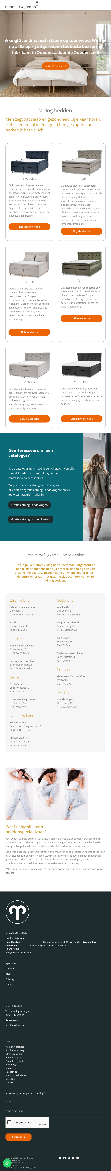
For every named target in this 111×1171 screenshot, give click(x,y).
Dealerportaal (11, 1165)
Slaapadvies (11, 1071)
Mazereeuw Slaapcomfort (71, 676)
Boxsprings (11, 1064)
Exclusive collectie (29, 226)
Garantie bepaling (14, 1057)
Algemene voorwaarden (15, 1162)
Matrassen (10, 1068)
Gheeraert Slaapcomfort (23, 699)
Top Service (63, 638)
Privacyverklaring (12, 1160)
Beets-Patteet (17, 684)
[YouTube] (69, 1158)
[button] (7, 1163)
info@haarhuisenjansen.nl (18, 952)
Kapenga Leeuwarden (22, 661)
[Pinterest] (73, 1158)
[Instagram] (77, 1158)
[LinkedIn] (64, 1158)
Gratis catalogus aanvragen (29, 505)
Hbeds (13, 622)
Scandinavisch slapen (16, 1075)
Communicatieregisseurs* (27, 1167)
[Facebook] (60, 1158)
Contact (9, 1082)
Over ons (10, 1078)
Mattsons (10, 968)
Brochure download (15, 1025)
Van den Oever (65, 607)
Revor (8, 973)
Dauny (8, 984)
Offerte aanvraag (13, 1053)
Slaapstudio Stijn (19, 738)
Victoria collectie (29, 418)
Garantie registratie (15, 1061)
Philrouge (10, 979)
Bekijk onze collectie (55, 66)
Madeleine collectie (82, 418)
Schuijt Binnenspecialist (23, 607)
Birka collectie (81, 318)
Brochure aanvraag (14, 1050)
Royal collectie (81, 231)
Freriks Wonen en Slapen (70, 653)
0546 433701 (14, 948)
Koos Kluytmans (19, 722)
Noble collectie (29, 332)
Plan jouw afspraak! (15, 1046)
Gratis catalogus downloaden (30, 519)
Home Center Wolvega (22, 645)
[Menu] (104, 5)
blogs (41, 1093)
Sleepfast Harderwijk (68, 622)
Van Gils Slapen (65, 699)
